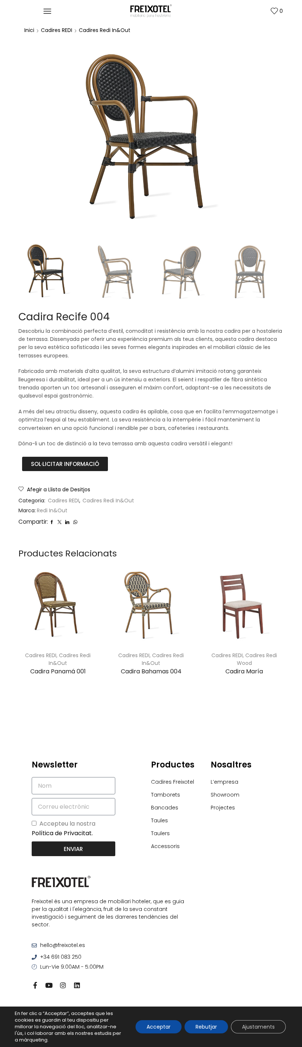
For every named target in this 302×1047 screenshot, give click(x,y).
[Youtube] (49, 985)
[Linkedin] (77, 985)
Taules (159, 820)
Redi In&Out (52, 510)
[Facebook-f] (35, 985)
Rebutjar (206, 1026)
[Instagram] (63, 985)
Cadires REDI (56, 30)
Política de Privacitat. (62, 833)
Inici (29, 30)
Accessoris (165, 846)
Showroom (225, 794)
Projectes (223, 807)
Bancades (164, 807)
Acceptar (159, 1026)
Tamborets (165, 794)
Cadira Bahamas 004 (151, 671)
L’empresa (224, 782)
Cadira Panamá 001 (58, 671)
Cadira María (244, 671)
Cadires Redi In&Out (104, 30)
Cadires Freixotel (172, 782)
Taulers (160, 833)
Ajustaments (258, 1026)
